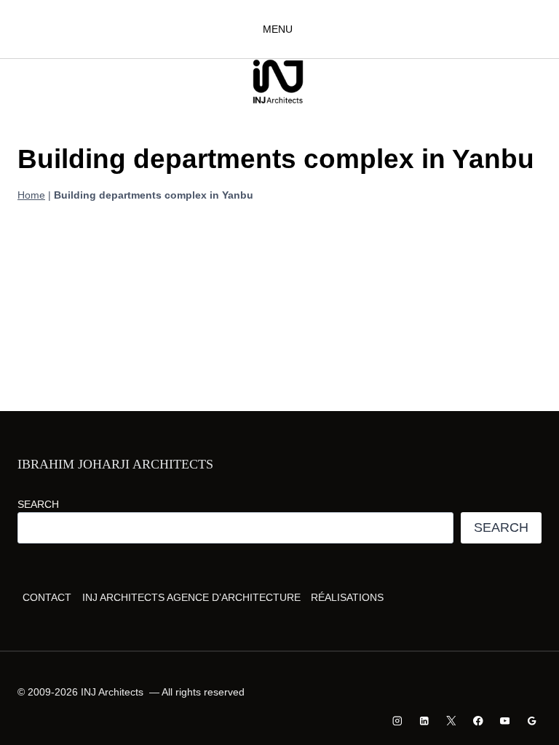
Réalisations (347, 597)
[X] (451, 720)
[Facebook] (478, 720)
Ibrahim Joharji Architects (115, 464)
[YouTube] (505, 720)
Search (38, 504)
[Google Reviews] (532, 720)
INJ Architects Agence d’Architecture (191, 597)
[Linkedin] (425, 720)
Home (31, 195)
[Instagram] (398, 720)
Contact (47, 597)
